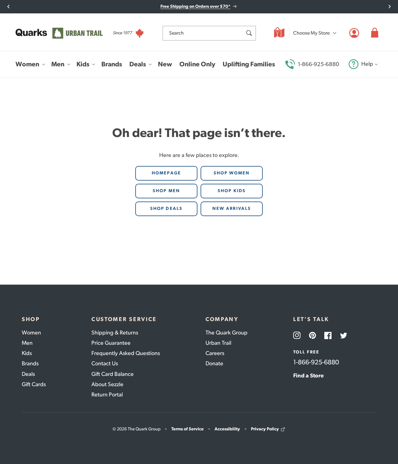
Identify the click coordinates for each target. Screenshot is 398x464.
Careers (215, 353)
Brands (30, 363)
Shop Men (166, 190)
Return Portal (107, 394)
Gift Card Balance (112, 374)
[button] (374, 33)
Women (31, 332)
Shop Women (232, 173)
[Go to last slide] (9, 6)
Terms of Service (187, 429)
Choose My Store (311, 33)
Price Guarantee (111, 342)
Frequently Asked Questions (125, 353)
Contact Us (104, 363)
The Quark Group (227, 332)
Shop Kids (232, 190)
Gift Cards (34, 384)
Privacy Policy (265, 429)
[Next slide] (389, 6)
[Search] (249, 33)
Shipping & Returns (114, 332)
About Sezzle (107, 384)
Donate (214, 363)
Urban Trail (218, 342)
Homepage (166, 173)
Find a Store (308, 375)
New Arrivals (231, 208)
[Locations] (279, 33)
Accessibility (227, 429)
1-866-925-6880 (318, 64)
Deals (28, 374)
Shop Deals (166, 208)
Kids (27, 353)
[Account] (354, 33)
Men (27, 342)
